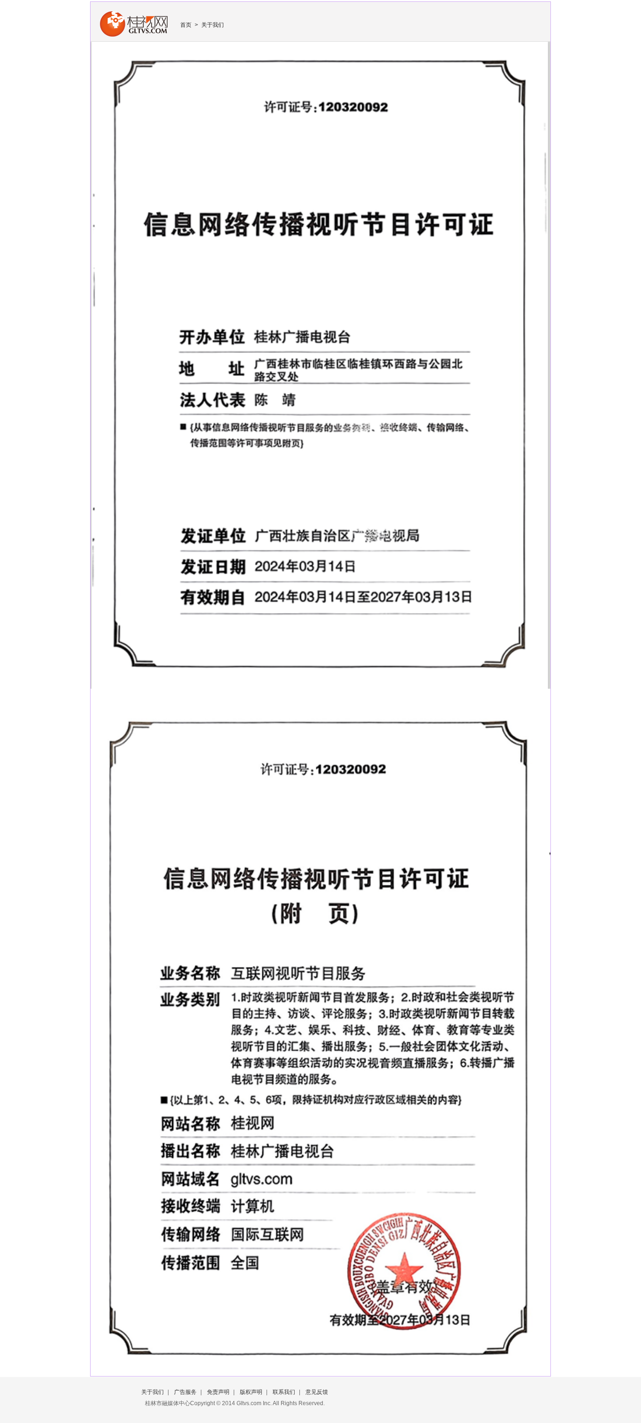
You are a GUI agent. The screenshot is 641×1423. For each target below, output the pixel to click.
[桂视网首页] (134, 34)
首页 (185, 25)
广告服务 (185, 1392)
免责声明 (218, 1392)
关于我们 (212, 25)
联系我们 (284, 1392)
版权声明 (251, 1392)
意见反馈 (316, 1392)
